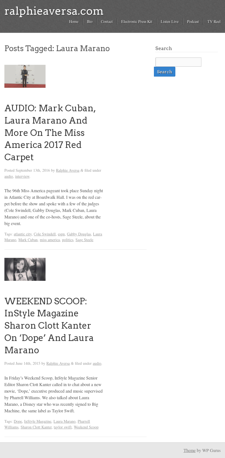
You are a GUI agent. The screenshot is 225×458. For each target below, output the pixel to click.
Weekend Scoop (86, 427)
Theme (190, 450)
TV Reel (214, 21)
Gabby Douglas (79, 234)
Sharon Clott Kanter (36, 427)
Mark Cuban (28, 239)
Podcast (193, 21)
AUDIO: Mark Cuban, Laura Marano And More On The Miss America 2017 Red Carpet (49, 132)
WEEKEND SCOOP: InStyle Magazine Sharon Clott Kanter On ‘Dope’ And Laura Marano (49, 325)
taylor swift (63, 427)
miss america (50, 239)
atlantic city (23, 234)
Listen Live (170, 21)
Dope (18, 421)
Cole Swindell (45, 234)
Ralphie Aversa (67, 170)
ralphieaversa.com (54, 10)
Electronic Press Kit (136, 21)
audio (8, 176)
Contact (107, 21)
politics (67, 239)
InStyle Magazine (37, 421)
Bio (89, 21)
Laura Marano (64, 421)
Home (73, 21)
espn (61, 234)
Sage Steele (84, 239)
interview (22, 176)
